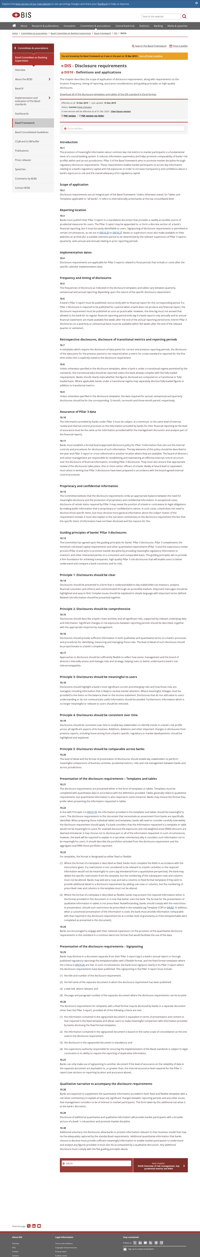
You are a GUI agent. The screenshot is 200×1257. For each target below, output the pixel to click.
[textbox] (124, 66)
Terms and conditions (64, 1243)
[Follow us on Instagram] (161, 1242)
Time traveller (180, 46)
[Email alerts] (125, 1249)
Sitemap (15, 1243)
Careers (15, 1255)
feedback (103, 4)
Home (15, 33)
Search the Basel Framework (150, 46)
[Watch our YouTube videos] (145, 1242)
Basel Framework (102, 33)
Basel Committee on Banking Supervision (71, 33)
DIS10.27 (117, 232)
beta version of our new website (33, 4)
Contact (15, 1251)
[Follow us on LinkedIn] (140, 1242)
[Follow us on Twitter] (135, 1242)
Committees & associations (34, 33)
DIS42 (170, 907)
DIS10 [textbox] (69, 1163)
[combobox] (124, 66)
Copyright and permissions (66, 1247)
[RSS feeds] (150, 1242)
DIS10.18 (92, 812)
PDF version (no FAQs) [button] (92, 115)
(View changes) (84, 107)
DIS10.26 (80, 965)
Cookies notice (61, 1255)
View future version (121, 111)
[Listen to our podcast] (156, 1242)
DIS (115, 33)
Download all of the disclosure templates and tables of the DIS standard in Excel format (108, 94)
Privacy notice (60, 1251)
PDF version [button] (70, 115)
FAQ (14, 1247)
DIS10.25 (104, 232)
